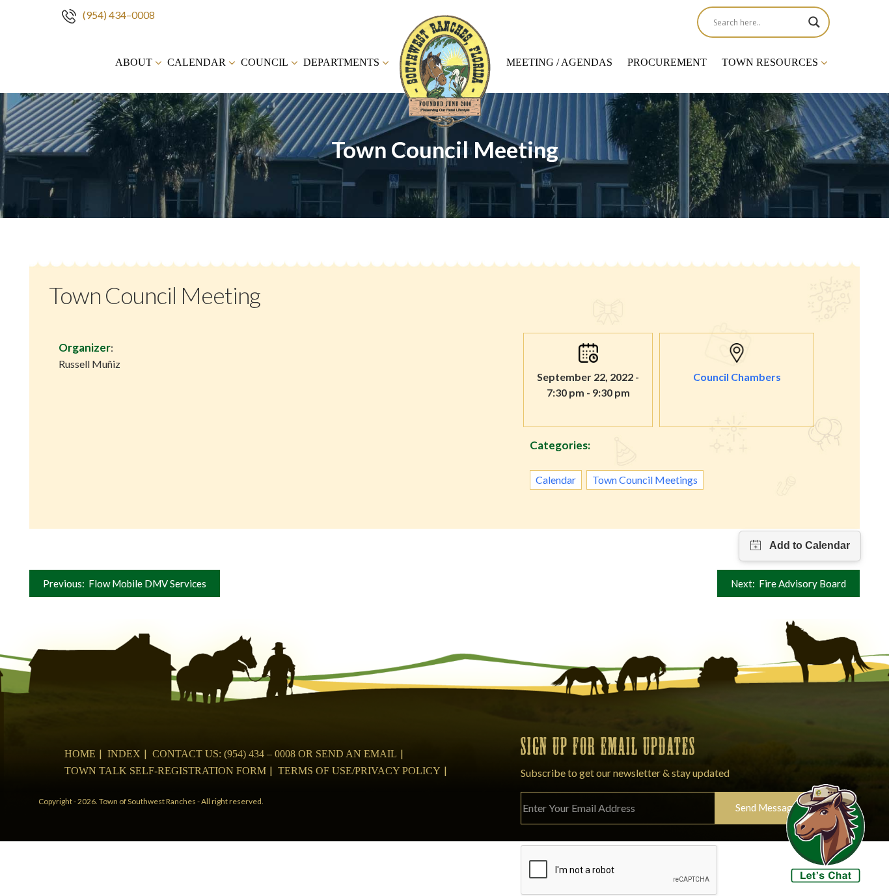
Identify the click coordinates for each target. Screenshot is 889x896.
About (133, 62)
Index (124, 753)
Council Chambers (737, 377)
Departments (341, 62)
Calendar (196, 62)
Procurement (667, 62)
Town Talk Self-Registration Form (165, 770)
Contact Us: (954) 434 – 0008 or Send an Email (274, 753)
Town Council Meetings (645, 479)
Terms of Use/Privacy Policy (359, 770)
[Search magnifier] (814, 22)
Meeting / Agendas (559, 62)
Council (264, 62)
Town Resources (770, 62)
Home (80, 753)
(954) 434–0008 (119, 14)
